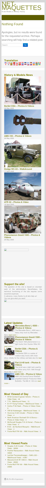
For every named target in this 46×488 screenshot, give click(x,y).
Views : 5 (23, 410)
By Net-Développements (15, 479)
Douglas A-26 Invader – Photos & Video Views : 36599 (22, 447)
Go (25, 45)
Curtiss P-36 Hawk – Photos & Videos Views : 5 (24, 407)
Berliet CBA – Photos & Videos (19, 105)
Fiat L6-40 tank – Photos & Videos (28, 363)
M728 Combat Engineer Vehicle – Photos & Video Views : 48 (23, 397)
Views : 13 (18, 401)
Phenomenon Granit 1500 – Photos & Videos (22, 236)
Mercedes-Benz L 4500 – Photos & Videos (27, 326)
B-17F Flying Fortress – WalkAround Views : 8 (24, 403)
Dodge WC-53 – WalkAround (18, 168)
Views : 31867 (22, 456)
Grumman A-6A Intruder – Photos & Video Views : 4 (23, 414)
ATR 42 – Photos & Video (16, 202)
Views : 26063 (22, 461)
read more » (13, 335)
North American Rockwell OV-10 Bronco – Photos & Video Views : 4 (22, 418)
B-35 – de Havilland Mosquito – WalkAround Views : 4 (23, 427)
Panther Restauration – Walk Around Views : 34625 (23, 451)
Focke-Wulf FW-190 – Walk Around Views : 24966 (23, 465)
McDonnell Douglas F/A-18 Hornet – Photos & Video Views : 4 (24, 423)
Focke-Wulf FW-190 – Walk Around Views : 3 (24, 431)
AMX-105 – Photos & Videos (17, 135)
